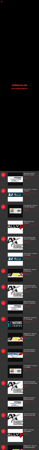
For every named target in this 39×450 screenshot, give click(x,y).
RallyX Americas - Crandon (29, 222)
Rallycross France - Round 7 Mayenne (30, 302)
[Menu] (1, 1)
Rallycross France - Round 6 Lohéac (30, 174)
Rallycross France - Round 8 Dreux (30, 398)
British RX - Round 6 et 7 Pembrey (30, 318)
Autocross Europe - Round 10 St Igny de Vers (30, 287)
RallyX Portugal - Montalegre (29, 430)
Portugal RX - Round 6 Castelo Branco (30, 206)
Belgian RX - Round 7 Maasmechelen (30, 334)
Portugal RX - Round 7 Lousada (30, 366)
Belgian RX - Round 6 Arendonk (30, 270)
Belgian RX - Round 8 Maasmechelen (30, 446)
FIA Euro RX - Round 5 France (30, 190)
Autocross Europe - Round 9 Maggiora (30, 238)
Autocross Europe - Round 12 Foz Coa (30, 414)
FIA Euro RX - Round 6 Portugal (30, 254)
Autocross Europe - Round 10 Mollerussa (30, 382)
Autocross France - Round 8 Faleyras (30, 350)
